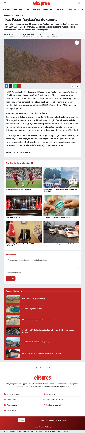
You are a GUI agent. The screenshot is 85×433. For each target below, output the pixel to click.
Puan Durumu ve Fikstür (54, 399)
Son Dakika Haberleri (53, 405)
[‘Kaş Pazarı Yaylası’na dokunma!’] (42, 61)
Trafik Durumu (11, 399)
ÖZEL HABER (18, 9)
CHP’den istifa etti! (13, 217)
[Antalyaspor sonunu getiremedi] (24, 177)
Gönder (11, 278)
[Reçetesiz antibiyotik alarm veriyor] (61, 205)
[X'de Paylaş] (10, 86)
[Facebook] (36, 367)
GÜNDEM (6, 9)
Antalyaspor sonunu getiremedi (18, 189)
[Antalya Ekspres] (41, 3)
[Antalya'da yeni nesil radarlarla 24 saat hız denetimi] (61, 177)
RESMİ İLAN (59, 9)
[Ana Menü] (5, 3)
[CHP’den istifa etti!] (24, 205)
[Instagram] (44, 367)
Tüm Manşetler (12, 405)
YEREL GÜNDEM (33, 9)
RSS (22, 420)
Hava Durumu (51, 394)
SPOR (69, 9)
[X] (40, 367)
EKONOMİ (78, 9)
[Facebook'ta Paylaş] (6, 86)
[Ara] (79, 3)
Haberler (7, 15)
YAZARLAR (47, 9)
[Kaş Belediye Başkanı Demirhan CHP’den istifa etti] (24, 232)
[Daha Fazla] (19, 86)
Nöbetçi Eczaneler (13, 394)
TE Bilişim (48, 427)
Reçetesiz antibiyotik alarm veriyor (57, 217)
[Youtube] (48, 367)
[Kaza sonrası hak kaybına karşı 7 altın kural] (61, 232)
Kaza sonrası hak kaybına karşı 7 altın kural (60, 244)
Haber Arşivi (11, 410)
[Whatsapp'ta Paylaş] (15, 86)
